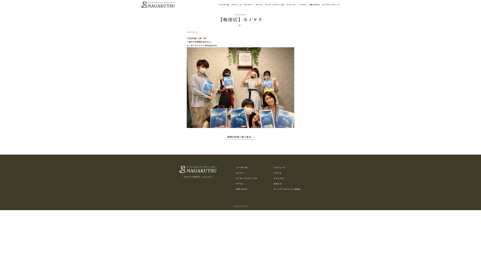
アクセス (303, 4)
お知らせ (277, 183)
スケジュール (236, 4)
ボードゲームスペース (331, 4)
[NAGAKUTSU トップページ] (158, 4)
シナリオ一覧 (223, 4)
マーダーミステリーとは (274, 4)
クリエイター (292, 4)
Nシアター (249, 4)
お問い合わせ (314, 4)
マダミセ (258, 4)
